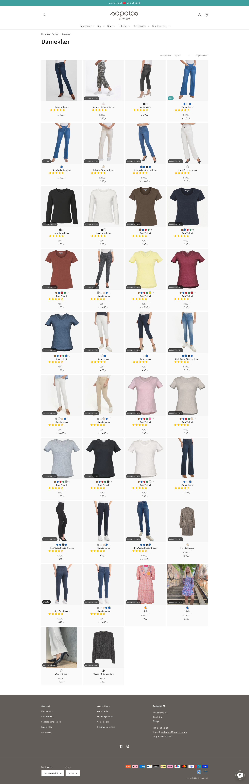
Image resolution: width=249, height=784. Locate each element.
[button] (44, 15)
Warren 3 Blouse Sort (104, 674)
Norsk (71, 773)
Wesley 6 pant (61, 674)
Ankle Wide (145, 107)
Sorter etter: (165, 55)
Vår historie (102, 711)
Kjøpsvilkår (46, 727)
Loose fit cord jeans (187, 170)
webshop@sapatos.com (174, 732)
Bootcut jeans (61, 107)
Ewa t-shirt (61, 359)
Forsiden (55, 34)
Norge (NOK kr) (51, 773)
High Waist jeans (62, 611)
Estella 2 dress (187, 548)
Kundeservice (47, 716)
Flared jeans (187, 107)
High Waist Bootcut (61, 170)
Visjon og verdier (105, 716)
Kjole (145, 611)
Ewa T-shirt (145, 233)
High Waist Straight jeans (187, 359)
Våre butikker (103, 706)
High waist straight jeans (145, 170)
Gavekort (45, 706)
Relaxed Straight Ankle (104, 107)
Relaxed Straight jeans (103, 170)
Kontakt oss (47, 711)
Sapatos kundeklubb (51, 721)
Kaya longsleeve (61, 233)
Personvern (46, 732)
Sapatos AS (204, 778)
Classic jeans (103, 296)
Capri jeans (103, 359)
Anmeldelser (103, 721)
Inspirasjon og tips (106, 727)
